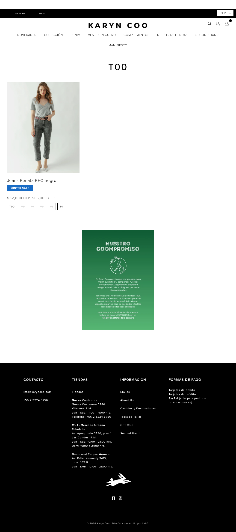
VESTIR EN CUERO (102, 35)
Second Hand (130, 433)
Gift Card (126, 425)
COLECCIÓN (53, 35)
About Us (127, 400)
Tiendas (77, 392)
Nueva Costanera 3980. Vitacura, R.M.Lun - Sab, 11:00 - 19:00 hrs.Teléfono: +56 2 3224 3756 (91, 408)
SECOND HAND (207, 35)
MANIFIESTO (118, 45)
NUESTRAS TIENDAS (172, 35)
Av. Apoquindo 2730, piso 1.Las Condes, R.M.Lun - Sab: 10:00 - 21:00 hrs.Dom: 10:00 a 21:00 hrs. (92, 435)
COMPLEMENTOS (137, 35)
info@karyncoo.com (38, 392)
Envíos (125, 392)
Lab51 (145, 523)
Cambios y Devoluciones (138, 408)
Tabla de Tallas (131, 417)
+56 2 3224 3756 (36, 400)
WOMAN (20, 13)
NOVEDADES (26, 35)
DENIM (75, 35)
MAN (42, 13)
